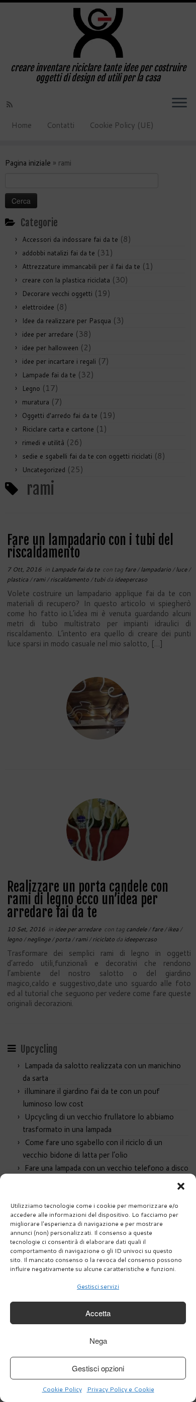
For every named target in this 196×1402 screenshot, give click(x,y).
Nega (98, 1340)
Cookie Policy (62, 1389)
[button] (181, 1186)
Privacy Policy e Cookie (120, 1389)
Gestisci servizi (98, 1286)
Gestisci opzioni (98, 1368)
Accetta (98, 1313)
